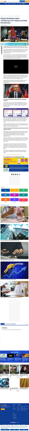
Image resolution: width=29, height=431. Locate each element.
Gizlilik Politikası (14, 408)
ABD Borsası (14, 414)
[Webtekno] (23, 424)
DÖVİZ (9, 3)
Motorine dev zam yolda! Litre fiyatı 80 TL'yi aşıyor (18, 359)
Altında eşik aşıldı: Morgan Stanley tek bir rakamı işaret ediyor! (25, 359)
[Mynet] (14, 424)
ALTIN (11, 3)
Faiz (24, 407)
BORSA (6, 3)
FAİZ (17, 3)
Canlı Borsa (5, 192)
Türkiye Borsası (14, 417)
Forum (13, 407)
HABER (20, 3)
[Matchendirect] (9, 424)
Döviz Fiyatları (22, 409)
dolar (20, 133)
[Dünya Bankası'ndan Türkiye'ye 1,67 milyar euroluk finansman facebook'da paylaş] (1, 48)
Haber (18, 410)
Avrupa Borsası (14, 415)
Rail (11, 50)
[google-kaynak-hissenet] (14, 44)
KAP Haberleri (6, 202)
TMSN (11, 1)
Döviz (23, 192)
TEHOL (15, 1)
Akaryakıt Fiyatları (15, 418)
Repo (24, 410)
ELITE (17, 1)
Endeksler (18, 408)
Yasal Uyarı (14, 409)
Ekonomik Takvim (14, 202)
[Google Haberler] (1, 53)
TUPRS (10, 1)
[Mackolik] (5, 424)
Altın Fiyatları (22, 408)
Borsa (18, 406)
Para (11, 54)
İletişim (13, 406)
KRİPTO (14, 3)
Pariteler (21, 410)
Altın (14, 192)
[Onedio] (18, 424)
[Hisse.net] (3, 1)
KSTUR (13, 1)
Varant (18, 409)
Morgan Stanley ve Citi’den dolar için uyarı (10, 359)
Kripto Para (22, 407)
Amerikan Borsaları (26, 406)
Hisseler (18, 407)
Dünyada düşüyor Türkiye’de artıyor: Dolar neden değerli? (3, 359)
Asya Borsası (14, 416)
